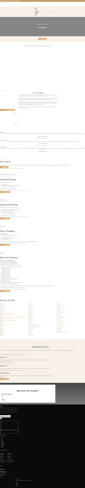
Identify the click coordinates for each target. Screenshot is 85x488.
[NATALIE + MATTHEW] (2, 330)
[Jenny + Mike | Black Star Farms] (30, 333)
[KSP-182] (59, 320)
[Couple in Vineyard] (31, 307)
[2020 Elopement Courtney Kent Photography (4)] (2, 326)
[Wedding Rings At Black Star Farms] (34, 325)
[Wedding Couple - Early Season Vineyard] (31, 320)
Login (36, 15)
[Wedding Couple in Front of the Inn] (62, 331)
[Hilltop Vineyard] (2, 305)
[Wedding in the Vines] (2, 331)
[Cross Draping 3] (59, 313)
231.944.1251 (2, 477)
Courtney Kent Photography (44, 138)
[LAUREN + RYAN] (61, 308)
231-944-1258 (53, 106)
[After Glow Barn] (5, 318)
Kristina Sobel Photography (44, 145)
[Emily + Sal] (31, 310)
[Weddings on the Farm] (61, 326)
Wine (2, 437)
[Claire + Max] (31, 331)
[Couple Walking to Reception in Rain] (31, 308)
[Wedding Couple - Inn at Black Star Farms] (31, 323)
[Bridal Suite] (2, 308)
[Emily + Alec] (3, 307)
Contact (2, 445)
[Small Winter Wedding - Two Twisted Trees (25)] (31, 313)
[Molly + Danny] (59, 323)
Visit (2, 438)
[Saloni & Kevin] (59, 307)
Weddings (37, 10)
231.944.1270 (2, 462)
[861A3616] (60, 305)
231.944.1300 (9, 462)
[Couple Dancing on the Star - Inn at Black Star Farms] (31, 305)
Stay (36, 9)
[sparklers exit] (31, 315)
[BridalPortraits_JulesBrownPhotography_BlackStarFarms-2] (59, 330)
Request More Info (5, 218)
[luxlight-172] (2, 323)
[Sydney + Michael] (31, 328)
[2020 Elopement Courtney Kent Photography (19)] (2, 328)
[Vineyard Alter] (35, 326)
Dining (2, 441)
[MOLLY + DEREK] (8, 320)
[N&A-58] (60, 325)
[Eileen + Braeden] (59, 315)
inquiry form (26, 106)
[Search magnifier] (1, 418)
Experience (37, 11)
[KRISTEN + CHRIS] (2, 333)
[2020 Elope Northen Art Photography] (2, 325)
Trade (2, 447)
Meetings (36, 12)
